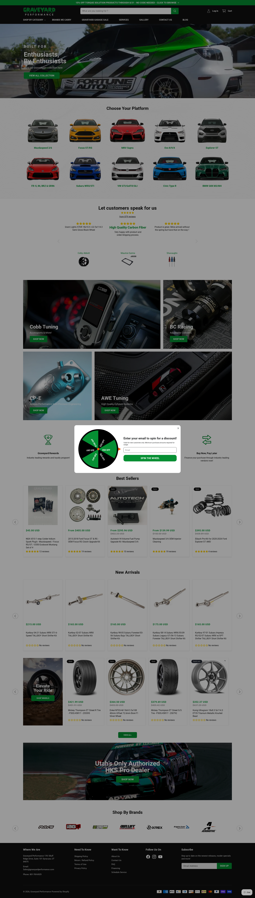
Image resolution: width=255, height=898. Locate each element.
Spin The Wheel (150, 458)
